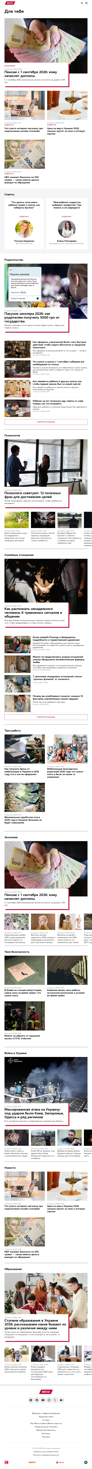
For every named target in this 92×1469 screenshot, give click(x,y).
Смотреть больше (46, 422)
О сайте (46, 1420)
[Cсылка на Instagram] (49, 1400)
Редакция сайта (46, 1417)
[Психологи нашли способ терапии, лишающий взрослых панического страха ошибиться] (43, 520)
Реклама (46, 1437)
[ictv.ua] (60, 1463)
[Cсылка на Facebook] (36, 1400)
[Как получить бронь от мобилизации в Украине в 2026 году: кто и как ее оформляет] (24, 749)
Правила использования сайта (46, 1452)
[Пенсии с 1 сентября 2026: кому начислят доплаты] (46, 45)
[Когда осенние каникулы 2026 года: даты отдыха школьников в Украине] (16, 1353)
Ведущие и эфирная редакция (46, 1413)
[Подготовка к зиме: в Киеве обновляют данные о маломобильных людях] (16, 1138)
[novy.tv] (86, 1463)
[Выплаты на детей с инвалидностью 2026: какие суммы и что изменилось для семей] (69, 922)
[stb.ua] (6, 1463)
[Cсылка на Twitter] (55, 1400)
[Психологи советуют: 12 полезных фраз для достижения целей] (46, 467)
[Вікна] (10, 3)
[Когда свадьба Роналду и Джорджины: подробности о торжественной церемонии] (17, 644)
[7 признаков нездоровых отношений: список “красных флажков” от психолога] (17, 683)
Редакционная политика (46, 1427)
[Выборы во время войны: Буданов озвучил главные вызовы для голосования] (69, 1138)
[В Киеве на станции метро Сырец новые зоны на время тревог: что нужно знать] (24, 970)
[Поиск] (82, 3)
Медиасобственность (46, 1430)
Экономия (9, 66)
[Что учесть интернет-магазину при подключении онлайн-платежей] (24, 105)
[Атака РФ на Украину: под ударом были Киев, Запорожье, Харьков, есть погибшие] (43, 1138)
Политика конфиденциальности (46, 1455)
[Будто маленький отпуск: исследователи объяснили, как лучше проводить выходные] (16, 520)
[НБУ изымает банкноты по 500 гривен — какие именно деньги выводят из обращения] (24, 154)
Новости (8, 125)
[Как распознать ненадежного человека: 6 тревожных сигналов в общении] (46, 586)
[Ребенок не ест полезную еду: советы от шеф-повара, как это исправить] (17, 408)
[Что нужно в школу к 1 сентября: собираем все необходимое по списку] (17, 369)
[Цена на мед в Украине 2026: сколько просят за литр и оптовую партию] (67, 105)
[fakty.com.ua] (32, 1463)
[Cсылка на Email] (61, 1400)
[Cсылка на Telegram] (30, 1400)
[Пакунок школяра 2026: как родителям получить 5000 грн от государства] (46, 291)
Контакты (46, 1433)
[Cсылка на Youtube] (43, 1400)
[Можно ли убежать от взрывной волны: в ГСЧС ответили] (24, 1015)
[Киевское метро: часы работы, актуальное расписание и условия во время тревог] (67, 970)
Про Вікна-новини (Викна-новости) (46, 1423)
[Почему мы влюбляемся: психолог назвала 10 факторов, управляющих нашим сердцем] (17, 703)
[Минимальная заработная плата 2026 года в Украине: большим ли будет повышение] (24, 797)
